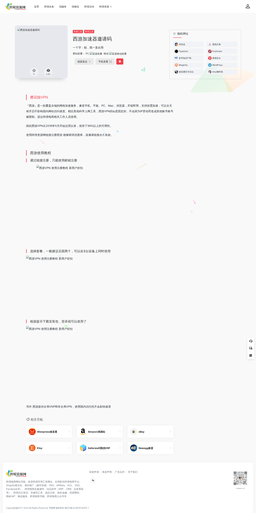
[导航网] (16, 474)
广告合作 (120, 471)
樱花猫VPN (39, 97)
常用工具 (78, 31)
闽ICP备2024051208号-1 (77, 508)
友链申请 (94, 471)
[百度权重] (96, 53)
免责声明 (107, 471)
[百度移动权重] (118, 53)
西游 (59, 135)
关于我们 (133, 471)
